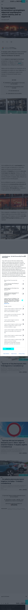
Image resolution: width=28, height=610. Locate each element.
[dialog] (14, 305)
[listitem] (14, 281)
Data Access (14, 353)
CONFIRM (8, 348)
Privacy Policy (22, 353)
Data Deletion (6, 353)
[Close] (25, 256)
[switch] (23, 284)
